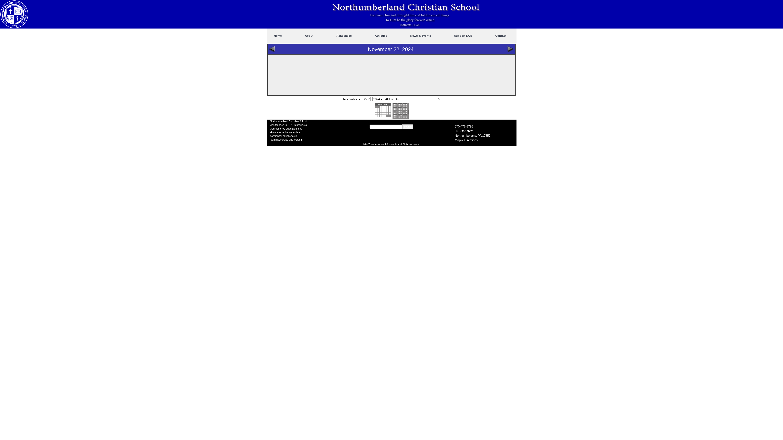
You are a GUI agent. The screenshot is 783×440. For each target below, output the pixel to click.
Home (278, 35)
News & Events (420, 35)
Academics (344, 35)
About (309, 35)
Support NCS (463, 35)
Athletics (381, 35)
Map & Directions (466, 140)
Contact (500, 35)
